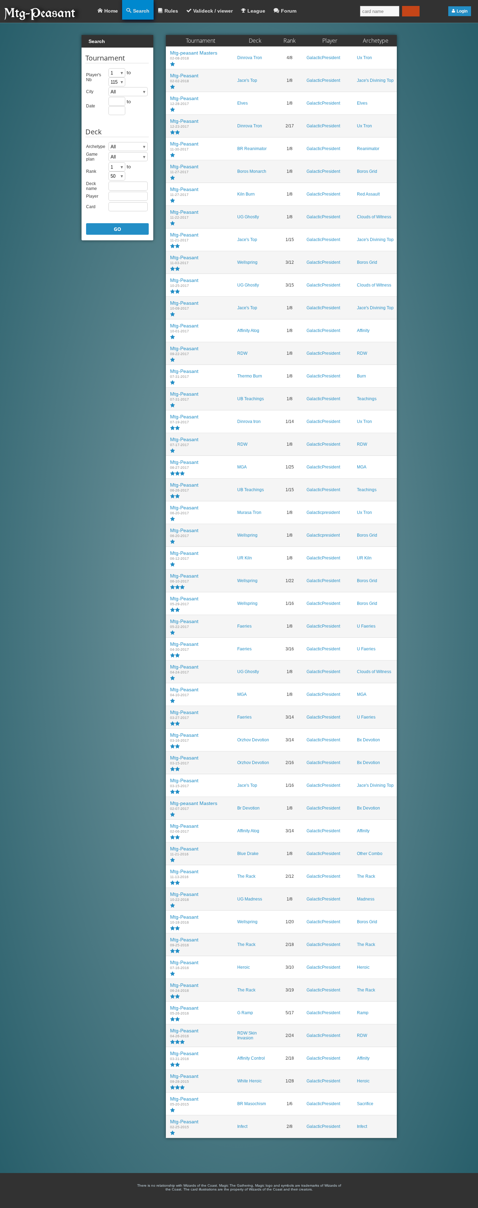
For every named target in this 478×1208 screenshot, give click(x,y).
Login (462, 11)
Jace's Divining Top (375, 80)
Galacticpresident (323, 512)
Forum (288, 11)
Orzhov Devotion (253, 739)
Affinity (363, 330)
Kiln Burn (246, 194)
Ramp (362, 1012)
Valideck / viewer (213, 11)
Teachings (367, 398)
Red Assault (368, 194)
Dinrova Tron (249, 57)
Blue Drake (248, 853)
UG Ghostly (248, 216)
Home (111, 11)
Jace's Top (247, 80)
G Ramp (245, 1012)
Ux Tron (364, 57)
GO (117, 229)
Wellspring (247, 262)
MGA (242, 467)
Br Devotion (248, 808)
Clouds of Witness (374, 216)
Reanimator (368, 148)
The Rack (246, 876)
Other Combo (369, 853)
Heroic (243, 967)
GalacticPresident (323, 57)
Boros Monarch (251, 171)
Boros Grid (367, 171)
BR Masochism (251, 1103)
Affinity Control (251, 1058)
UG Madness (249, 899)
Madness (365, 899)
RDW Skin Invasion (247, 1035)
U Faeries (366, 626)
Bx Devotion (368, 739)
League (256, 11)
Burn (361, 376)
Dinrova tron (249, 421)
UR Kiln (244, 558)
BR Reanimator (252, 148)
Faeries (244, 626)
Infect (242, 1126)
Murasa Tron (249, 512)
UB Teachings (250, 398)
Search (141, 11)
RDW (242, 353)
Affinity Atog (248, 330)
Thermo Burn (249, 376)
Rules (171, 11)
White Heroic (249, 1081)
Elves (242, 103)
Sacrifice (365, 1103)
